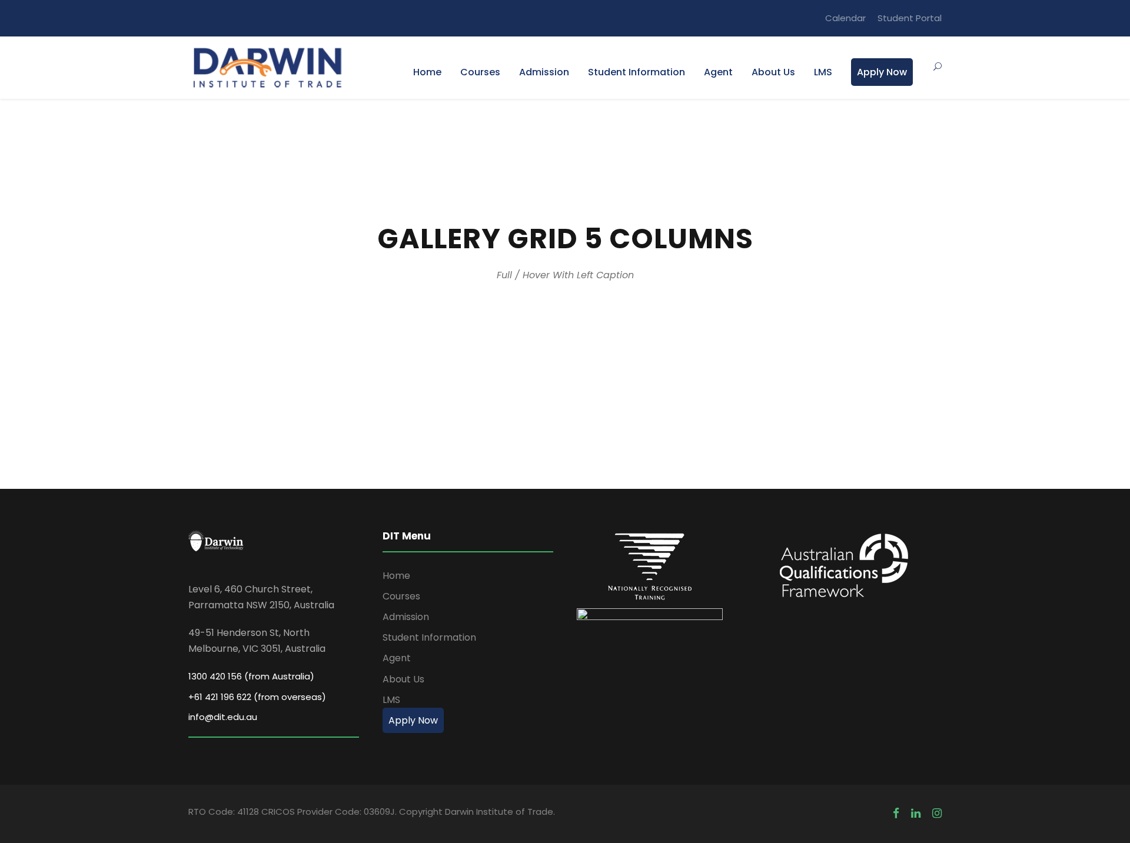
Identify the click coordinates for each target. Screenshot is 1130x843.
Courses (480, 72)
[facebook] (896, 813)
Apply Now (882, 72)
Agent (718, 72)
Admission (544, 72)
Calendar (845, 18)
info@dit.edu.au (222, 717)
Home (427, 72)
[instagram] (937, 813)
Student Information (636, 72)
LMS (823, 72)
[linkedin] (915, 813)
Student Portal (910, 18)
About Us (773, 72)
